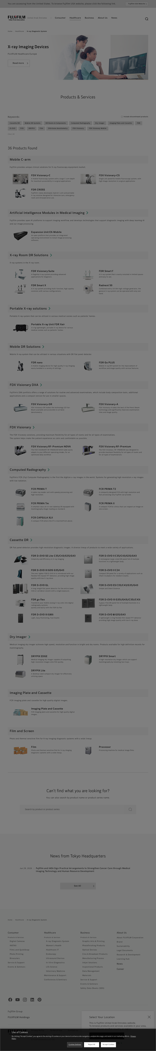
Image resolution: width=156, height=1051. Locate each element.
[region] (78, 1040)
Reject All (91, 1044)
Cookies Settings (74, 1044)
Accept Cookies (108, 1044)
